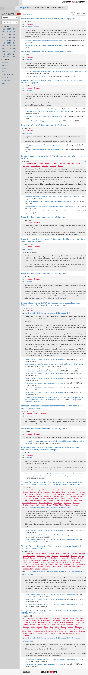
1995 (9, 57)
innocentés (5, 65)
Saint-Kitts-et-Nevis (45, 503)
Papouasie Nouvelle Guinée (38, 501)
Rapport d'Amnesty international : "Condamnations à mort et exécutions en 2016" (52, 211)
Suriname (39, 633)
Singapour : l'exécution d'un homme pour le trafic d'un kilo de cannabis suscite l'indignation (55, 71)
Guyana (39, 496)
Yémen (67, 505)
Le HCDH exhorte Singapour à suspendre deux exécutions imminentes (48, 111)
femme (36, 26)
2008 (3, 46)
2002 (3, 51)
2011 (3, 43)
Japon (78, 164)
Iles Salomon (47, 496)
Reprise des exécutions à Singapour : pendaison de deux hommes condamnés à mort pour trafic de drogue (50, 448)
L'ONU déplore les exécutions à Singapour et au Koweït (43, 45)
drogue (30, 26)
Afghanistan (30, 490)
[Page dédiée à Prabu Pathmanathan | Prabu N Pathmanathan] (37, 252)
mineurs (4, 68)
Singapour (25, 7)
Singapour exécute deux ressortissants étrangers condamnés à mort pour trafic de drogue (51, 406)
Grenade (75, 494)
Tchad (43, 505)
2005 (3, 48)
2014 (3, 40)
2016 (9, 37)
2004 (9, 48)
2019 (9, 34)
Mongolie (51, 562)
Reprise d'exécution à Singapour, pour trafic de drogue (43, 121)
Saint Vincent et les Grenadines (64, 564)
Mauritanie (78, 627)
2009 (14, 43)
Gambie (73, 558)
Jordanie (39, 627)
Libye (29, 498)
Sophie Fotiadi (34, 672)
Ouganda (75, 498)
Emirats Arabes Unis (35, 494)
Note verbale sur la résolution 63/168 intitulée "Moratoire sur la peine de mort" (51, 535)
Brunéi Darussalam (44, 492)
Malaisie (29, 88)
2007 (9, 46)
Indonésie (56, 496)
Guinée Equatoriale (29, 496)
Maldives (43, 562)
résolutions (5, 77)
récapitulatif (37, 401)
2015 (14, 37)
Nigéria (36, 413)
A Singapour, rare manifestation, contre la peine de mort (44, 116)
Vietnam (60, 166)
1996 (3, 57)
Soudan (32, 505)
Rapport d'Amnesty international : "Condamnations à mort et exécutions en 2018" (53, 157)
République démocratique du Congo (66, 501)
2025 (9, 29)
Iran (73, 164)
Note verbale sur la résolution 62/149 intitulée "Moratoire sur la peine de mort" (51, 540)
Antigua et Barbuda (42, 490)
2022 (9, 32)
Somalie (25, 505)
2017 (3, 37)
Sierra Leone (67, 503)
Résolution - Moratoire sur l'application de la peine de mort (45, 359)
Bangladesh (79, 490)
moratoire (5, 71)
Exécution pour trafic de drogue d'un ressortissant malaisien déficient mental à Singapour (52, 81)
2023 (3, 32)
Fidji (68, 558)
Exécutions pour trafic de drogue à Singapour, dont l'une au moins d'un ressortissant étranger (53, 240)
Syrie (37, 505)
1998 (9, 54)
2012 (14, 40)
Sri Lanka (45, 166)
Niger (56, 498)
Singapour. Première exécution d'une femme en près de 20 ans (45, 40)
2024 (14, 29)
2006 (14, 46)
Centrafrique (56, 492)
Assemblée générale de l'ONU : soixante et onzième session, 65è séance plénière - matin (54, 364)
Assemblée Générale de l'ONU (60, 313)
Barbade (25, 492)
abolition (5, 62)
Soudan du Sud (35, 166)
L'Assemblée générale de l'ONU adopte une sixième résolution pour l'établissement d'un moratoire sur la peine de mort (51, 304)
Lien (84, 161)
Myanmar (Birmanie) (46, 498)
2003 (14, 48)
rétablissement (6, 80)
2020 (3, 34)
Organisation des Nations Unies (38, 313)
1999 (3, 54)
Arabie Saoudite (32, 164)
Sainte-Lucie (58, 503)
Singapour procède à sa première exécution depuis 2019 (44, 150)
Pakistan (25, 501)
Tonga (49, 505)
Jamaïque (73, 496)
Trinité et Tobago (58, 505)
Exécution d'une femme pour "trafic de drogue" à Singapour (48, 18)
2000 (14, 51)
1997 (14, 54)
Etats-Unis (62, 164)
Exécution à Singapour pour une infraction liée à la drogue (47, 51)
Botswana (33, 492)
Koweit (80, 496)
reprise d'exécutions (8, 74)
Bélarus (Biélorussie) (45, 164)
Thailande (53, 166)
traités (4, 83)
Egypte (25, 494)
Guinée (82, 494)
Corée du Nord (71, 492)
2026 (3, 29)
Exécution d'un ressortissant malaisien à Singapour (44, 217)
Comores (55, 556)
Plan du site (81, 14)
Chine (55, 164)
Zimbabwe (75, 505)
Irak (68, 164)
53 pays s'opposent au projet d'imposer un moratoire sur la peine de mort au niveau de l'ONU (51, 547)
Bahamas (65, 490)
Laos (24, 498)
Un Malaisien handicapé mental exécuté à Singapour (42, 109)
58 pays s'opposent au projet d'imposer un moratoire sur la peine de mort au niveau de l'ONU (51, 611)
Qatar (51, 501)
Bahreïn (72, 490)
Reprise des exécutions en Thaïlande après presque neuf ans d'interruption (50, 201)
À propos (62, 672)
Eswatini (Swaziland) (58, 494)
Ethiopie (68, 494)
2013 (9, 40)
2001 (9, 51)
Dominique (81, 492)
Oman (69, 498)
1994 (14, 57)
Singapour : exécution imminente (36, 76)
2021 (14, 32)
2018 (14, 34)
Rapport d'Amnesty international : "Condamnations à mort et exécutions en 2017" (52, 206)
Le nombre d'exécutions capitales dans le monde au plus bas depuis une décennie (52, 196)
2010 (9, 43)
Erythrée (46, 494)
